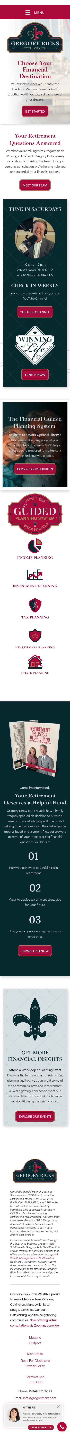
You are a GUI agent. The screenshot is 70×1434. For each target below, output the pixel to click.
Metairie (35, 1337)
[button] (35, 111)
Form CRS (35, 1382)
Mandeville (35, 1353)
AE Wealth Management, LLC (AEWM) (34, 1256)
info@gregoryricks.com (39, 1397)
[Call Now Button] (62, 1426)
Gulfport (35, 1342)
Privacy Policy (35, 1365)
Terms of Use (35, 1376)
